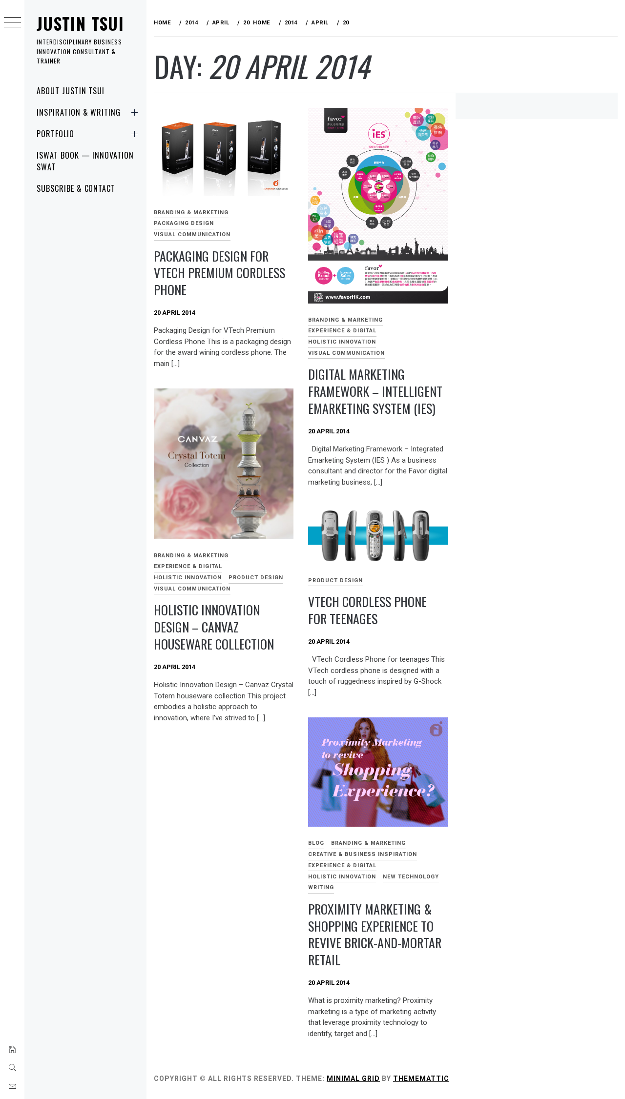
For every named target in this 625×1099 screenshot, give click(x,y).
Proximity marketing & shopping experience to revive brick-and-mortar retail (374, 934)
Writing (321, 887)
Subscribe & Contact (76, 188)
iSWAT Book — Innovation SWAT (85, 161)
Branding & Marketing (191, 212)
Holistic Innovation (342, 342)
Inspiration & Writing (79, 112)
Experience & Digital (342, 330)
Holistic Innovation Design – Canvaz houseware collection (214, 626)
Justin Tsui (80, 23)
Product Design (256, 577)
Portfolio (55, 134)
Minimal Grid (353, 1078)
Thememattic (421, 1078)
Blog (316, 843)
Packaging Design (184, 223)
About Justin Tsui (70, 91)
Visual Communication (192, 234)
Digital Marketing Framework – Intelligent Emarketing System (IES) (375, 391)
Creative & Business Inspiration (362, 854)
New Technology (411, 877)
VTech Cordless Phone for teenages (367, 610)
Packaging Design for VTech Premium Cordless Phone (219, 272)
